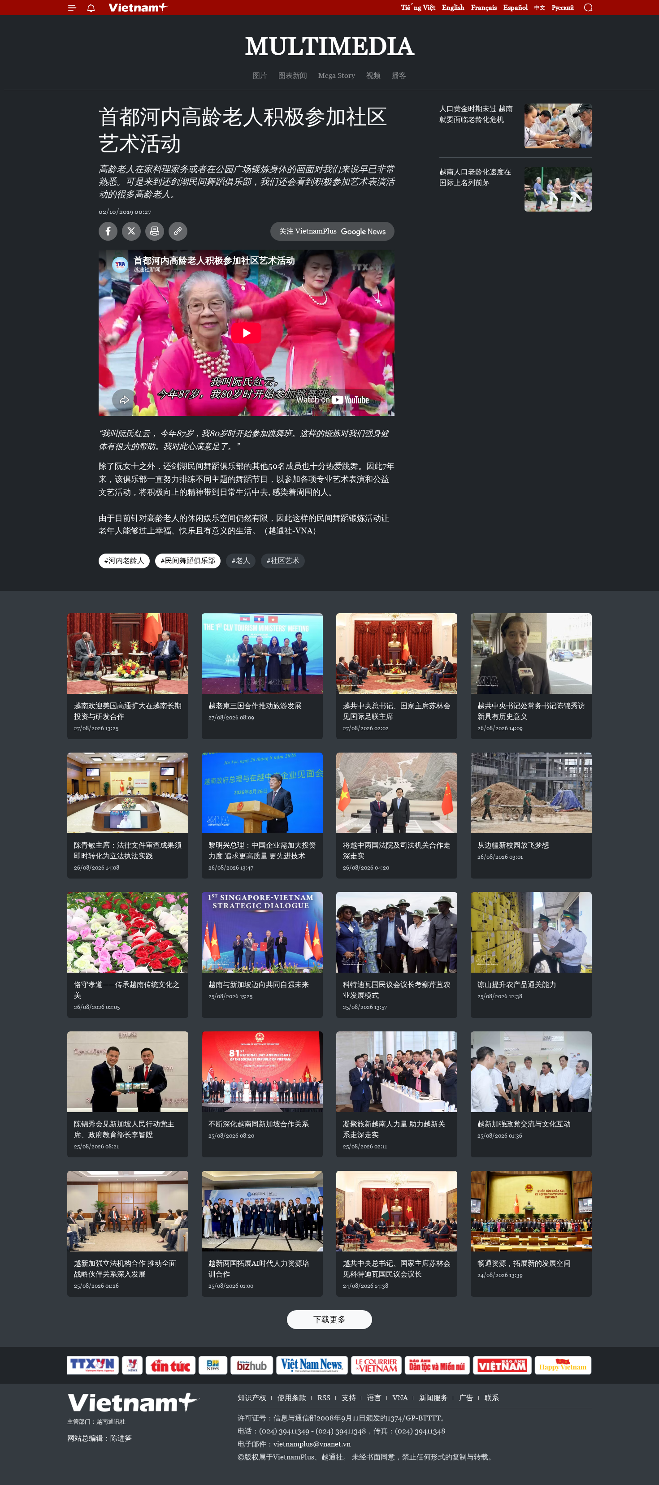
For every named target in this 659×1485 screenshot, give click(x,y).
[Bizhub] (251, 1365)
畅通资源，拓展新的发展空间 (524, 1263)
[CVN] (376, 1365)
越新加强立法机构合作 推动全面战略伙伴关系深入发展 (125, 1268)
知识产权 (252, 1398)
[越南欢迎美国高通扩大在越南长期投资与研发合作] (127, 653)
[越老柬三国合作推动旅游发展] (262, 653)
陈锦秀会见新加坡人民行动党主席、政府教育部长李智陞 (124, 1129)
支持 (349, 1398)
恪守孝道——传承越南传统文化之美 (127, 990)
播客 (399, 75)
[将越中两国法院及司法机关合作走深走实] (396, 793)
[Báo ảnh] (502, 1365)
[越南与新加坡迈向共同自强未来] (262, 932)
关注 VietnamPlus (308, 231)
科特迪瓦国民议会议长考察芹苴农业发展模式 (397, 990)
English (453, 7)
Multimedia (329, 46)
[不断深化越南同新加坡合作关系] (262, 1071)
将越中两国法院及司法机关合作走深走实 (397, 850)
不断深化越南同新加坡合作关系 (258, 1124)
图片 (260, 75)
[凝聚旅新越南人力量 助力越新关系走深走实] (396, 1071)
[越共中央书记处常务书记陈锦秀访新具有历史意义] (531, 653)
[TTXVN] (92, 1365)
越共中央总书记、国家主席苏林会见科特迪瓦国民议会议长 (397, 1268)
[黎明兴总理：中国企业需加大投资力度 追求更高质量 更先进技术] (262, 793)
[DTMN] (437, 1365)
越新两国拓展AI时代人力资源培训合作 (258, 1268)
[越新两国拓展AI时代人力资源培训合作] (262, 1211)
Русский (563, 7)
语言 (374, 1398)
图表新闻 (292, 75)
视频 (373, 75)
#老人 (240, 560)
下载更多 (329, 1319)
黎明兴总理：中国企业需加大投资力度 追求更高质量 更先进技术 (262, 850)
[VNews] (132, 1365)
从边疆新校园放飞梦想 (513, 845)
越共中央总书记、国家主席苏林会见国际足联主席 (397, 711)
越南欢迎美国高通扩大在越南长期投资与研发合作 (128, 711)
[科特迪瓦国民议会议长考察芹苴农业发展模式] (396, 932)
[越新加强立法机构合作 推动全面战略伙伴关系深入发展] (127, 1211)
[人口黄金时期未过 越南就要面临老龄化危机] (558, 126)
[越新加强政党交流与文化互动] (531, 1071)
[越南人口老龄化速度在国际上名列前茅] (558, 189)
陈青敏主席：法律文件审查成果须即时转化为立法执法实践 (128, 850)
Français (484, 7)
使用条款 (291, 1398)
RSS (323, 1398)
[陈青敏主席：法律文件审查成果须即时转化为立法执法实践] (127, 793)
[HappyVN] (563, 1365)
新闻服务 (433, 1398)
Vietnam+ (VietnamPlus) (138, 7)
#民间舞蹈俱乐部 (187, 560)
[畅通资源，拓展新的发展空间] (531, 1211)
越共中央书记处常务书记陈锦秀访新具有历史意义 (531, 711)
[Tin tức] (171, 1365)
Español (515, 7)
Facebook (108, 231)
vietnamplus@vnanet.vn (312, 1444)
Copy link (178, 231)
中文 (539, 7)
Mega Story (336, 75)
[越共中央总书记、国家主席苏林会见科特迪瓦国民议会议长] (396, 1211)
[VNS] (312, 1365)
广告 (466, 1398)
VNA (400, 1398)
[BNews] (213, 1365)
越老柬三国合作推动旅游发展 (255, 705)
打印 (154, 231)
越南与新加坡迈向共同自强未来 (258, 984)
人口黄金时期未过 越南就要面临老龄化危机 (476, 114)
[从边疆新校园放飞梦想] (531, 793)
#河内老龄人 (124, 560)
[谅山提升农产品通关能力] (531, 932)
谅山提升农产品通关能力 (516, 984)
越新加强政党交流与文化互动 (524, 1124)
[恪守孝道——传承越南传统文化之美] (127, 932)
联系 (492, 1398)
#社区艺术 (282, 560)
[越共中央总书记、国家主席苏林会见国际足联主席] (396, 653)
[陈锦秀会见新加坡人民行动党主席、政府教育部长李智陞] (127, 1071)
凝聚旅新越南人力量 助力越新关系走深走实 (394, 1129)
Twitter (131, 231)
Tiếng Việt (418, 7)
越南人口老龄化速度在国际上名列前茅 (475, 177)
